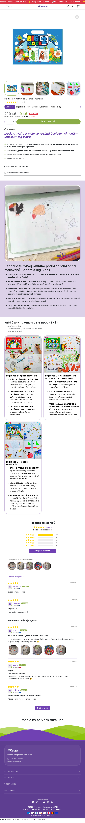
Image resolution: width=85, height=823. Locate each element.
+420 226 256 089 (16, 759)
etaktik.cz (26, 809)
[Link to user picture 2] (25, 650)
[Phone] (52, 802)
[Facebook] (33, 802)
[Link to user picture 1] (13, 650)
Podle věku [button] (9, 777)
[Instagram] (37, 802)
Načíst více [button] (42, 708)
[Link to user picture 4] (49, 650)
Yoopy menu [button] (10, 784)
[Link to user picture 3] (37, 650)
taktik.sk (35, 809)
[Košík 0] (78, 6)
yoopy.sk (42, 809)
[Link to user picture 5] (61, 650)
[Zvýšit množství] (13, 121)
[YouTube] (44, 802)
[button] (8, 6)
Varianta (9, 107)
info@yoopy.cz (15, 761)
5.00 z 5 (48, 527)
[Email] (48, 802)
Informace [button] (9, 790)
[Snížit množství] (6, 121)
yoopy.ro (58, 809)
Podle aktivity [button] (11, 771)
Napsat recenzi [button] (42, 551)
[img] (13, 583)
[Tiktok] (40, 802)
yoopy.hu (50, 809)
